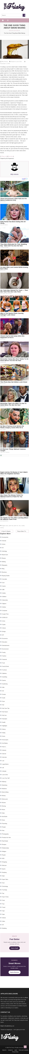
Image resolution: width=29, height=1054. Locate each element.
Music (3, 809)
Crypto (3, 624)
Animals (4, 540)
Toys (3, 903)
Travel (3, 907)
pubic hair (11, 525)
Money (4, 795)
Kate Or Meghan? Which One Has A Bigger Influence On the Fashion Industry (8, 531)
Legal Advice (5, 764)
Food (3, 663)
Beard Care (5, 554)
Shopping (4, 862)
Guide (3, 697)
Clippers (4, 603)
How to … (4, 746)
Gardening (4, 683)
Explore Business (14, 972)
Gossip (4, 694)
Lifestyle (4, 771)
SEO (3, 858)
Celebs (4, 593)
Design (4, 631)
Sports (3, 869)
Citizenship (5, 600)
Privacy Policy (15, 1051)
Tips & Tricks (5, 896)
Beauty (4, 558)
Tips (3, 893)
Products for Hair (6, 837)
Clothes (4, 607)
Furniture (4, 670)
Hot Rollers (5, 743)
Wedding (4, 928)
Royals (4, 855)
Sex (20, 525)
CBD (3, 589)
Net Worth (4, 816)
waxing (2, 527)
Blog (3, 568)
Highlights (4, 725)
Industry (4, 750)
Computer (4, 610)
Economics (5, 638)
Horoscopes (5, 739)
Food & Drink (5, 666)
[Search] (24, 15)
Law (3, 760)
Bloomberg (10, 156)
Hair (3, 704)
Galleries (4, 673)
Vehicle (4, 917)
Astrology (4, 551)
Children (4, 596)
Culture (4, 628)
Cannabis (4, 579)
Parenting (4, 823)
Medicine (4, 788)
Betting (4, 561)
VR (3, 924)
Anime (3, 544)
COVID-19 (4, 617)
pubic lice (16, 525)
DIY (3, 635)
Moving (4, 806)
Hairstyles (4, 718)
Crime (3, 621)
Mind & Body (5, 792)
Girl (3, 690)
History (4, 729)
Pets (3, 830)
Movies (4, 802)
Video (3, 921)
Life (3, 767)
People (4, 827)
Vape (3, 914)
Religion (4, 851)
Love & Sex (19, 61)
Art (3, 547)
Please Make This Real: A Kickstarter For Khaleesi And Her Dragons (23, 531)
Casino (4, 586)
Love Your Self (6, 778)
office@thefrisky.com (9, 1026)
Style (3, 876)
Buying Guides (6, 575)
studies (23, 525)
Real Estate (5, 841)
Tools (3, 900)
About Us (4, 1050)
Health (3, 722)
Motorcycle (5, 799)
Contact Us (10, 1050)
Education (4, 642)
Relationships (5, 848)
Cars (3, 582)
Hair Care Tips (5, 708)
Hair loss (4, 715)
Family (3, 652)
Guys (3, 701)
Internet (4, 753)
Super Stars (5, 879)
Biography (4, 565)
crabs (6, 525)
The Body (4, 889)
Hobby (3, 732)
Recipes (4, 844)
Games (4, 680)
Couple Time (5, 614)
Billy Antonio (5, 61)
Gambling (4, 676)
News (3, 820)
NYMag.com (4, 156)
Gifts (3, 687)
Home (3, 736)
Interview (4, 757)
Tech (3, 882)
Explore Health (14, 948)
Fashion (4, 656)
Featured (4, 659)
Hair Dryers (5, 711)
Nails (3, 813)
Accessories (5, 537)
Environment (5, 649)
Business (4, 572)
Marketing (4, 785)
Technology (5, 886)
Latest (15, 1050)
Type (3, 910)
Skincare (4, 865)
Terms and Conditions (23, 1050)
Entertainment (5, 645)
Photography (5, 834)
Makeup (4, 781)
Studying (4, 872)
